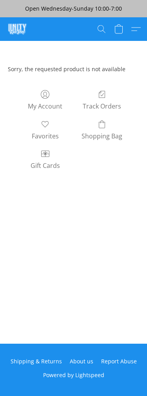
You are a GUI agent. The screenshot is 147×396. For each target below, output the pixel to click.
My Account (45, 106)
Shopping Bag (102, 136)
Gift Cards (45, 165)
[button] (18, 29)
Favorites (45, 136)
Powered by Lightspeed (73, 375)
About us (81, 361)
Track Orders (102, 106)
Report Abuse (119, 361)
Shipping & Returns (36, 361)
